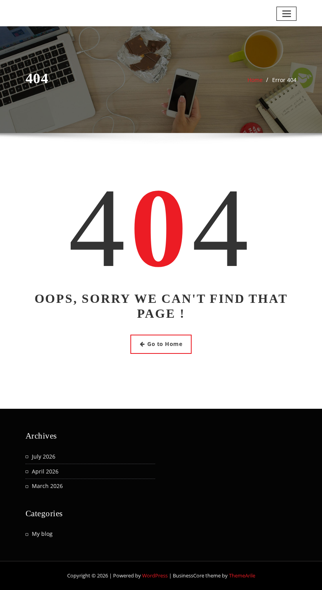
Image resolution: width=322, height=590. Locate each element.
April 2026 (45, 471)
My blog (42, 533)
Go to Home (164, 344)
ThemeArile (242, 575)
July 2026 (43, 456)
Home (255, 80)
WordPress (155, 575)
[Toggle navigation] (286, 13)
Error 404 (284, 80)
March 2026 (47, 486)
